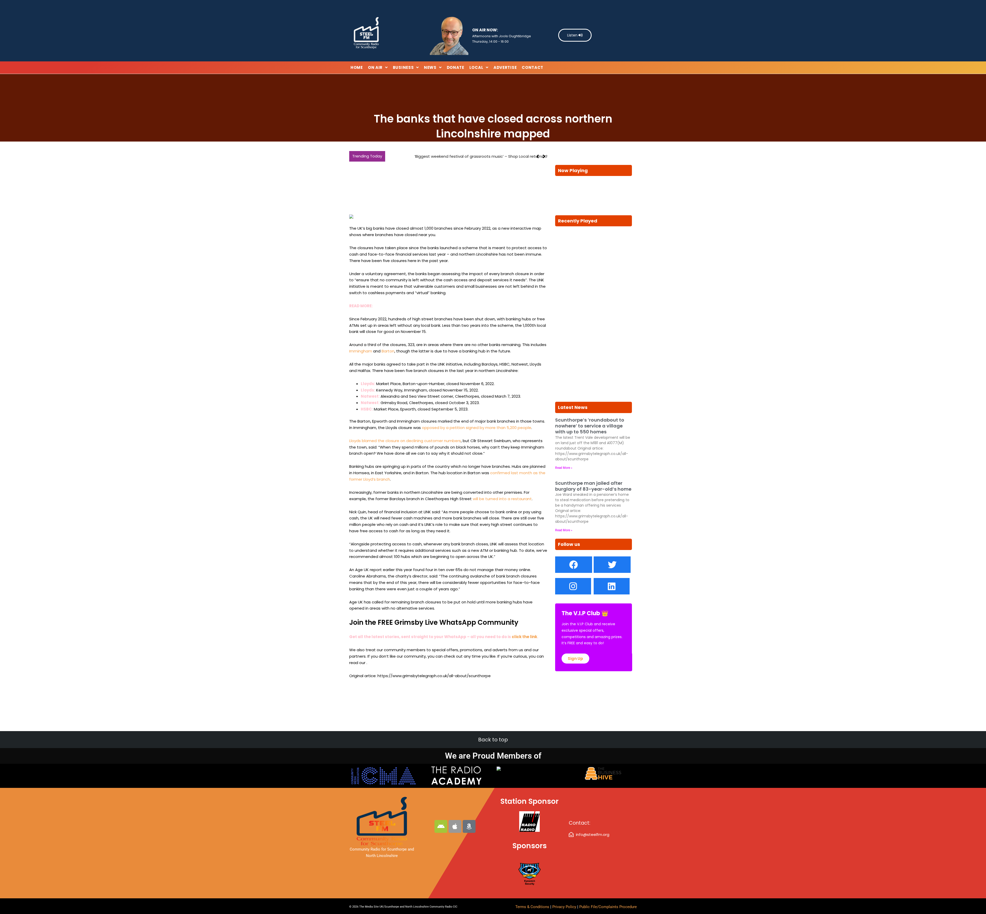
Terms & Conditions (532, 906)
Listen (573, 35)
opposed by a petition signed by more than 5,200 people (476, 427)
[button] (544, 156)
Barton (388, 351)
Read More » (563, 468)
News (430, 67)
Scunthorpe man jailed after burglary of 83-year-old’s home (593, 486)
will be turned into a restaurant (502, 498)
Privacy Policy (564, 906)
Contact (532, 67)
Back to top (493, 739)
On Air (375, 67)
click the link (524, 636)
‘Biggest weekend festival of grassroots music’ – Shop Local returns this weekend (466, 156)
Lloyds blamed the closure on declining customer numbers (405, 440)
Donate (455, 67)
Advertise (505, 67)
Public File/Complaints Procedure (608, 906)
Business (403, 67)
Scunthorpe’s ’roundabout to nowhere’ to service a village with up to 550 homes (589, 426)
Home (356, 67)
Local (476, 67)
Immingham (360, 351)
